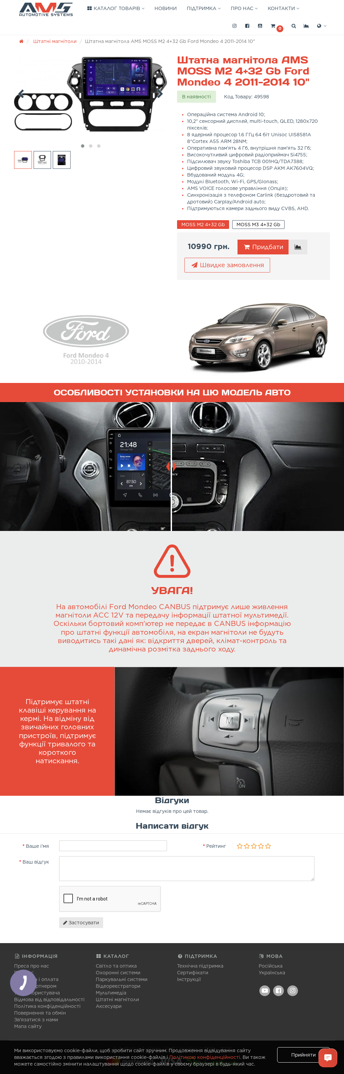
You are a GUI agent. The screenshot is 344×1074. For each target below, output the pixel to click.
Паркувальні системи (121, 979)
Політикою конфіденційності (204, 1057)
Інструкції (189, 979)
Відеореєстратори (118, 986)
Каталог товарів (116, 8)
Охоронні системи (118, 972)
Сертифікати (192, 972)
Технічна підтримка (200, 966)
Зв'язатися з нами (36, 1019)
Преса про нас (31, 966)
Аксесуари (109, 1006)
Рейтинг (216, 846)
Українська (272, 972)
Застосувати (83, 922)
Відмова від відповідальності (49, 999)
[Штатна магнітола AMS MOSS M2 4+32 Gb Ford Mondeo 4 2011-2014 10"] (90, 94)
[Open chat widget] (327, 1057)
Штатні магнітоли (117, 999)
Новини (166, 8)
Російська (271, 966)
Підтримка (202, 8)
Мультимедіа (111, 992)
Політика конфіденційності (47, 1006)
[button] (276, 26)
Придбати (267, 246)
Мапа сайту (28, 1026)
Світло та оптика (116, 966)
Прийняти (303, 1055)
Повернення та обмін (40, 1013)
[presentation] (20, 92)
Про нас (243, 8)
